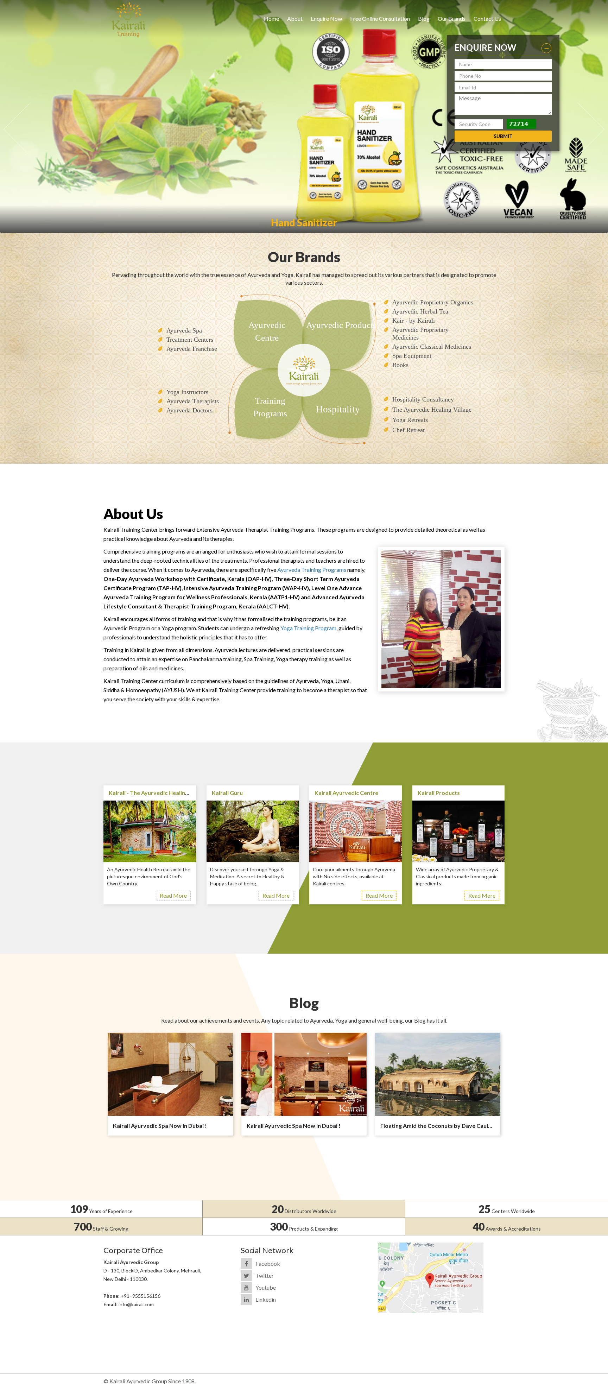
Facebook (267, 1263)
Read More (173, 895)
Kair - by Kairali (413, 320)
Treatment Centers (189, 339)
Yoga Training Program (308, 628)
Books (400, 364)
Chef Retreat (408, 430)
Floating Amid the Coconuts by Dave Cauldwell (441, 1125)
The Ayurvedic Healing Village (431, 409)
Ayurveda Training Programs (311, 569)
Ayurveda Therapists (192, 401)
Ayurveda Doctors (189, 410)
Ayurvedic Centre (266, 331)
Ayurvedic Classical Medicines (431, 346)
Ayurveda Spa (184, 330)
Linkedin (265, 1299)
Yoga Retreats (410, 419)
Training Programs (270, 407)
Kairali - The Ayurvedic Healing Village (158, 792)
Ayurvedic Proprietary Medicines (420, 333)
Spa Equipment (411, 355)
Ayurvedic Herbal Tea (420, 311)
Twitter (264, 1275)
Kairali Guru (227, 792)
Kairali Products (439, 792)
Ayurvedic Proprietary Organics (432, 302)
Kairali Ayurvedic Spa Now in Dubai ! (160, 1125)
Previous (17, 129)
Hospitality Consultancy (423, 399)
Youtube (265, 1287)
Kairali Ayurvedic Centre (346, 792)
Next (590, 129)
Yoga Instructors (187, 392)
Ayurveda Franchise (191, 348)
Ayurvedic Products (341, 325)
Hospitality (338, 409)
